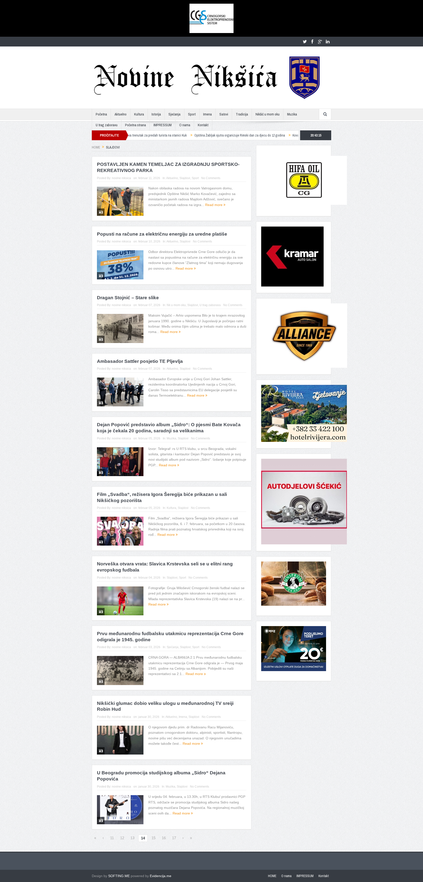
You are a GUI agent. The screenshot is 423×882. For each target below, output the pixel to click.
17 (174, 838)
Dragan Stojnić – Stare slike (128, 297)
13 (132, 838)
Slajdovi (184, 178)
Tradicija (242, 114)
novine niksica (121, 178)
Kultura (139, 114)
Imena (207, 114)
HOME (272, 876)
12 (122, 838)
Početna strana (135, 124)
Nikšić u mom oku (268, 114)
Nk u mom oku (176, 305)
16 (164, 838)
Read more (214, 205)
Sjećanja (174, 114)
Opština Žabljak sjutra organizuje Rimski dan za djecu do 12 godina (201, 135)
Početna (101, 114)
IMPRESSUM (162, 124)
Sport (192, 114)
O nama (184, 124)
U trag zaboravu (107, 124)
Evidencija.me (160, 876)
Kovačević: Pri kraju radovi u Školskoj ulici (282, 135)
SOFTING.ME (119, 876)
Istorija (156, 114)
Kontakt (203, 124)
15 (153, 838)
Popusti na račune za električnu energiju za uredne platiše (162, 234)
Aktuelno (121, 114)
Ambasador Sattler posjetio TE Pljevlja (140, 361)
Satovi (223, 114)
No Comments (210, 178)
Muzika (292, 114)
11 (112, 838)
